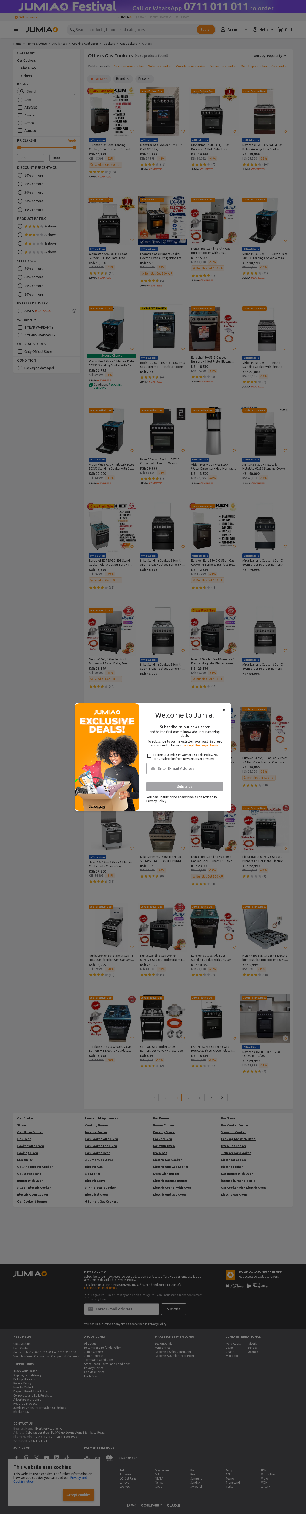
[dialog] (153, 757)
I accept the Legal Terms (201, 745)
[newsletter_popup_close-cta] (224, 710)
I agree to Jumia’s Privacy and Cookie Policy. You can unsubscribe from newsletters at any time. (186, 756)
